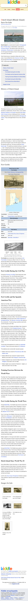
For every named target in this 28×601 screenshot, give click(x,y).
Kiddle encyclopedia (13, 571)
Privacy (15, 597)
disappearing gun (13, 188)
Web (5, 9)
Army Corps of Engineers (12, 476)
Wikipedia (13, 595)
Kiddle (2, 597)
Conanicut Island (5, 48)
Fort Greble (15, 27)
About (11, 597)
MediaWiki (8, 596)
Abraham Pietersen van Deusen (8, 112)
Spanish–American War (17, 320)
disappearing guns (17, 328)
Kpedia (17, 9)
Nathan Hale (5, 353)
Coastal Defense (11, 216)
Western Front (6, 411)
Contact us (21, 597)
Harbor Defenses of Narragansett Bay (15, 172)
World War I (10, 237)
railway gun (9, 416)
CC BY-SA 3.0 (15, 592)
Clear (23, 5)
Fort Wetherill (22, 346)
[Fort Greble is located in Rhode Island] (14, 200)
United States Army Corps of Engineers (16, 233)
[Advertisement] (14, 14)
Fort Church (21, 455)
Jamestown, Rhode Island (7, 50)
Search (25, 5)
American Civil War (19, 58)
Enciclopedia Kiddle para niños (7, 599)
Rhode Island (7, 46)
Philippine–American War (19, 357)
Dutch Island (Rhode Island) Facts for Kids (10, 577)
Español (22, 9)
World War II (10, 59)
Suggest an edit (15, 583)
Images (9, 9)
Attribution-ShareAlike (6, 574)
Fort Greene (4, 456)
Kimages (13, 9)
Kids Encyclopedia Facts (6, 24)
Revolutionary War (19, 351)
